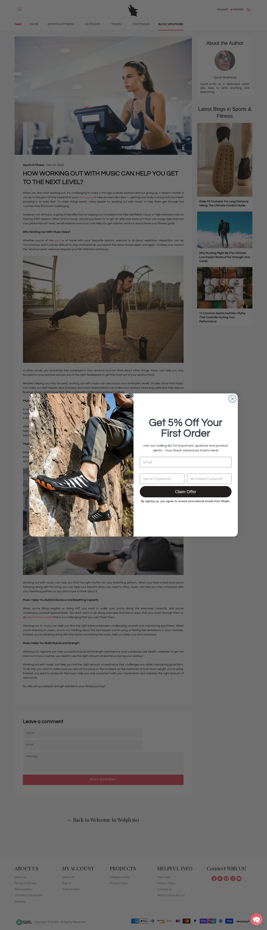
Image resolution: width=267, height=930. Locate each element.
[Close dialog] (232, 398)
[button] (256, 919)
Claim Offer (185, 491)
